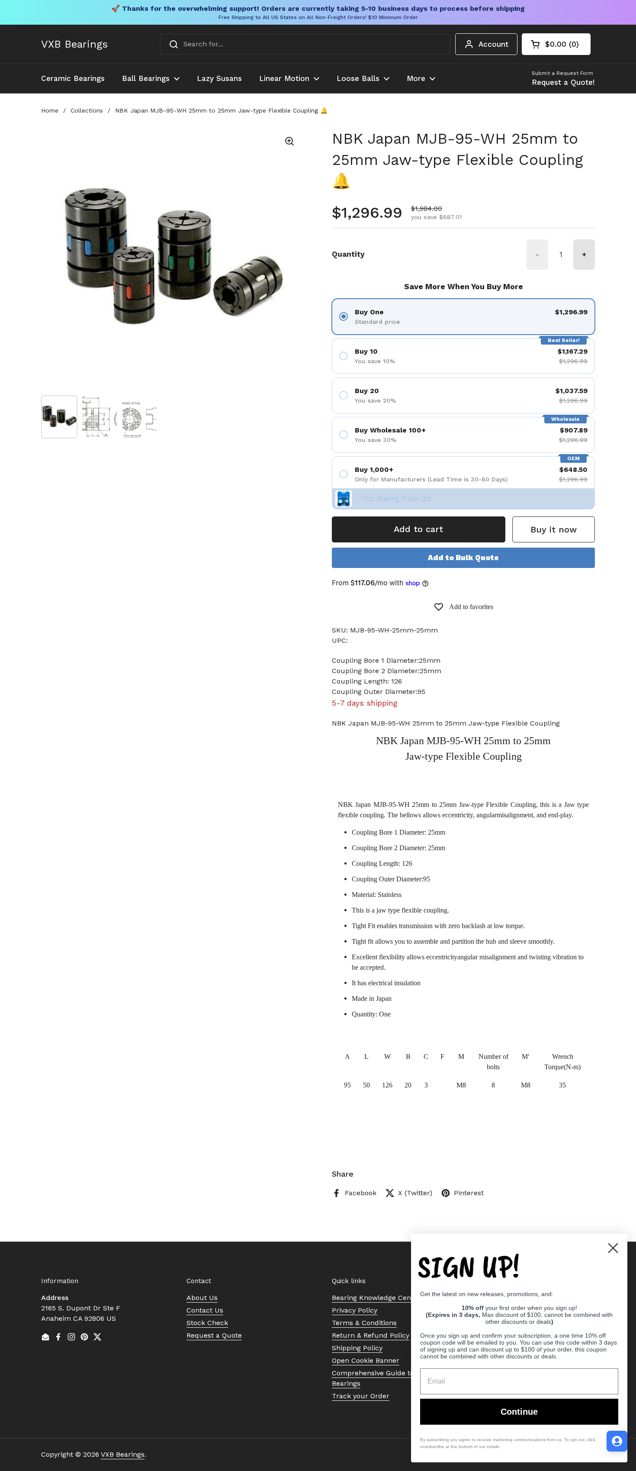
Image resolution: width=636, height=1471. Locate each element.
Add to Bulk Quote (463, 557)
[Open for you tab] (617, 1441)
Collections (87, 110)
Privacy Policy (354, 1310)
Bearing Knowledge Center (376, 1298)
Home (49, 110)
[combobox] (305, 44)
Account (493, 44)
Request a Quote (214, 1335)
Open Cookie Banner (365, 1360)
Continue (519, 1411)
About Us (202, 1298)
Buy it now (553, 529)
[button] (556, 44)
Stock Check (207, 1323)
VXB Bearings (74, 44)
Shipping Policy (357, 1348)
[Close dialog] (613, 1248)
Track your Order (360, 1396)
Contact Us (204, 1310)
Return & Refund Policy (370, 1335)
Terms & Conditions (364, 1323)
